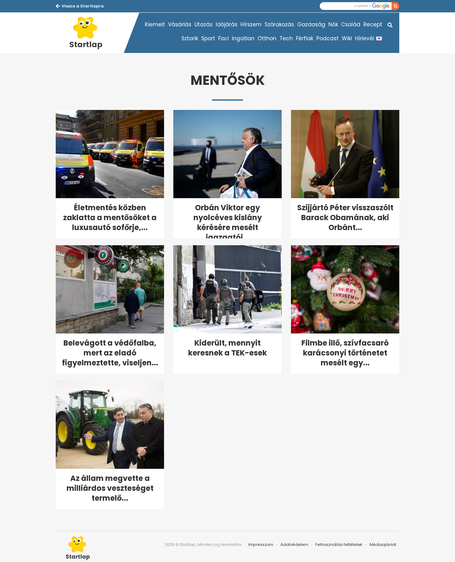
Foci (223, 38)
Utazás (203, 24)
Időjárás (226, 24)
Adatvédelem (294, 544)
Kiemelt (155, 24)
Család (350, 24)
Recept (372, 24)
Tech (286, 38)
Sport (208, 38)
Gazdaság (311, 24)
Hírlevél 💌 (368, 38)
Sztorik (189, 38)
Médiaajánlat (383, 544)
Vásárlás (179, 24)
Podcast (327, 38)
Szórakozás (279, 24)
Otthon (267, 38)
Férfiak (304, 38)
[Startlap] (90, 33)
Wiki (347, 38)
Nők (333, 24)
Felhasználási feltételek (338, 544)
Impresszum (260, 544)
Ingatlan (243, 38)
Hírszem (251, 24)
